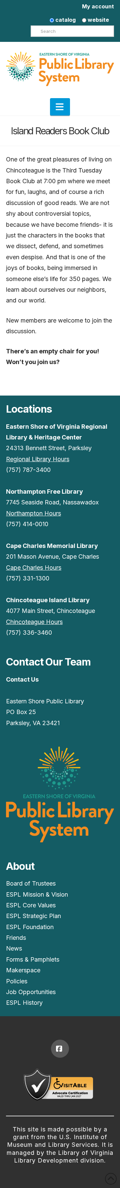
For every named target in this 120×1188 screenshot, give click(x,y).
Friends (16, 937)
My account (98, 6)
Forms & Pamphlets (32, 959)
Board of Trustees (31, 883)
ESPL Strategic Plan (33, 915)
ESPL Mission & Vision (37, 894)
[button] (60, 107)
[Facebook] (60, 1049)
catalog (65, 19)
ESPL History (24, 1002)
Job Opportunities (31, 991)
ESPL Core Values (31, 905)
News (14, 948)
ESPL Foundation (30, 926)
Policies (16, 981)
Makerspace (23, 970)
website (97, 19)
